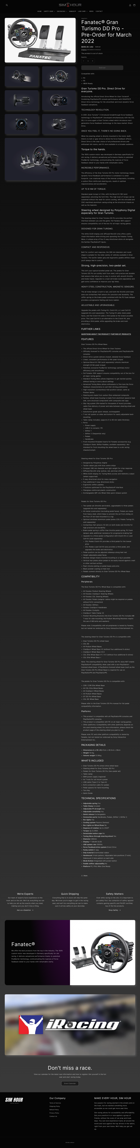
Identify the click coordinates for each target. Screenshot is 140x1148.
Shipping (84, 49)
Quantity (84, 57)
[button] (7, 5)
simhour (72, 1142)
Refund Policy (54, 1109)
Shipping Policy (55, 1106)
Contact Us (53, 1116)
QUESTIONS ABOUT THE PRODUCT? (95, 334)
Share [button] (85, 875)
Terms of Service (55, 1103)
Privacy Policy (54, 1113)
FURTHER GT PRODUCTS (121, 334)
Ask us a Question (24, 910)
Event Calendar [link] (70, 1083)
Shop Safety (113, 910)
